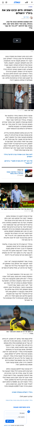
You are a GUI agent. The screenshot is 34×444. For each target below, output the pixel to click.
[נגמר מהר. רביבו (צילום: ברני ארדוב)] (17, 98)
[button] (26, 2)
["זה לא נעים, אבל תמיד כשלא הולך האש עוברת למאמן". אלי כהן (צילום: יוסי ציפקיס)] (17, 198)
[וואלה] (17, 2)
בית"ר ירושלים (28, 400)
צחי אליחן (22, 400)
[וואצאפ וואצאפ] (6, 2)
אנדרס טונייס (9, 400)
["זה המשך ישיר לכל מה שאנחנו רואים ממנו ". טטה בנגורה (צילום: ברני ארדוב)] (17, 320)
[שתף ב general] (3, 2)
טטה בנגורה (16, 400)
